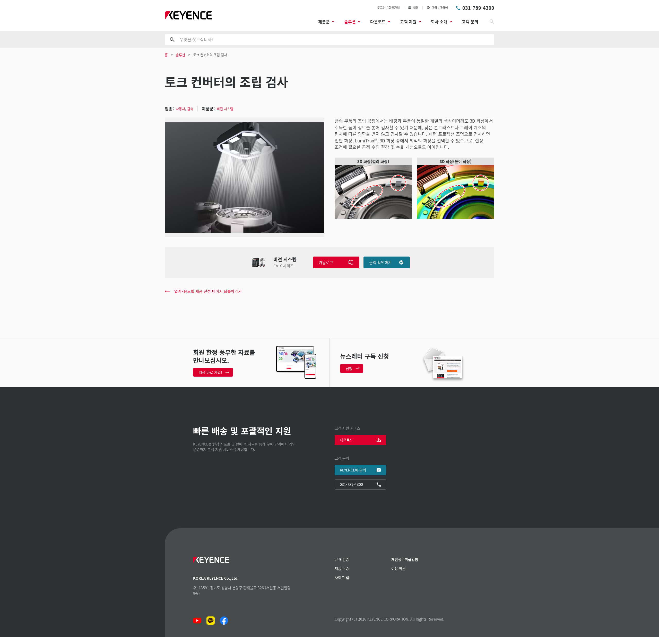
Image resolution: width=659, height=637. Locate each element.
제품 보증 (342, 568)
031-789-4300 (478, 7)
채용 (416, 7)
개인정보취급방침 (404, 559)
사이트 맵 (342, 577)
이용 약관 (398, 568)
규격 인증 (342, 559)
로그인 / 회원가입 (388, 7)
